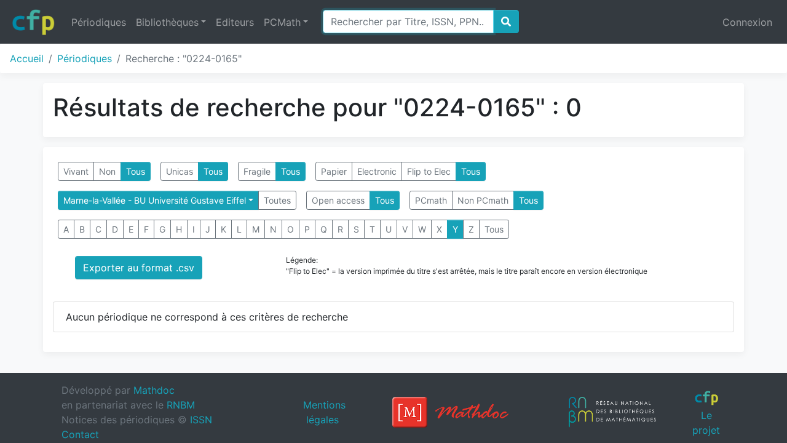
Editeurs (235, 22)
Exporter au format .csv (138, 267)
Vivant (76, 171)
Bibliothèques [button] (167, 22)
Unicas (179, 171)
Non (107, 171)
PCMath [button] (282, 22)
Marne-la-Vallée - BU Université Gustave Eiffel (154, 200)
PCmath (431, 200)
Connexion (747, 22)
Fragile (257, 171)
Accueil (27, 58)
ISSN (201, 419)
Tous (135, 171)
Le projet (706, 422)
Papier (334, 171)
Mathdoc (154, 390)
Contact (80, 434)
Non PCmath (482, 200)
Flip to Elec (429, 171)
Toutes (277, 200)
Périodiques (98, 22)
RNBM (181, 405)
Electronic (377, 171)
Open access (338, 200)
